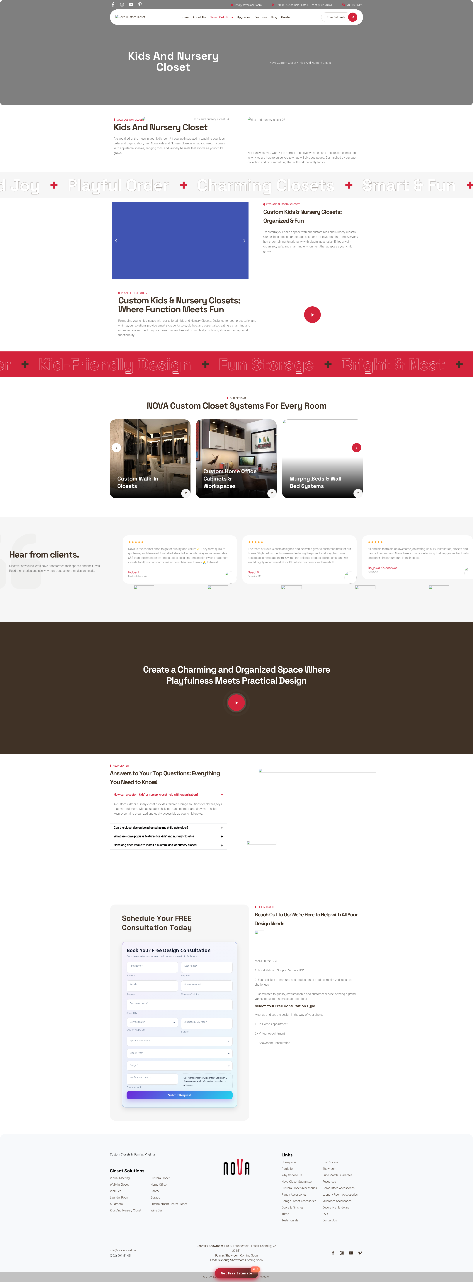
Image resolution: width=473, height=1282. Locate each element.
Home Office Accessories (338, 1188)
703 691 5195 (355, 5)
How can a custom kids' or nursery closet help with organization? (156, 794)
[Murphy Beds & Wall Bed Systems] (272, 493)
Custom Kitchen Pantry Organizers (313, 482)
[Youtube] (131, 5)
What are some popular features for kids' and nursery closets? (154, 836)
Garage (155, 1197)
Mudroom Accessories (336, 1201)
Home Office (158, 1184)
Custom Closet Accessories (299, 1188)
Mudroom (116, 1204)
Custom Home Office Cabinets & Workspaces (144, 479)
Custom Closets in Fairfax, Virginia (132, 1154)
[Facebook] (113, 5)
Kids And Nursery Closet (125, 1210)
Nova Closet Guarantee (297, 1181)
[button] (116, 240)
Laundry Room (119, 1197)
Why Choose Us (292, 1175)
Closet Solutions (221, 17)
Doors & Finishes (292, 1207)
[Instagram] (122, 5)
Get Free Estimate (239, 1271)
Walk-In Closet (119, 1184)
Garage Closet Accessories (299, 1201)
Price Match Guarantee (337, 1175)
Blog (274, 17)
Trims (285, 1214)
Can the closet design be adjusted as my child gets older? (151, 827)
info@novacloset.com (248, 5)
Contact (287, 17)
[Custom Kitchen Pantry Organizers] (358, 493)
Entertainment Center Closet (169, 1204)
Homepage (289, 1162)
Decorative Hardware (335, 1207)
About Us (199, 17)
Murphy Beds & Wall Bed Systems (229, 482)
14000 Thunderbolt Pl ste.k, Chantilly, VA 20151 (304, 5)
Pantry (155, 1191)
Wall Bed (115, 1191)
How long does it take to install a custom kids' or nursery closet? (155, 845)
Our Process (330, 1162)
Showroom (329, 1168)
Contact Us (329, 1220)
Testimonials (290, 1220)
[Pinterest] (140, 5)
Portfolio (287, 1168)
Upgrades (243, 17)
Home (185, 17)
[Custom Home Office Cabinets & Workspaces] (185, 493)
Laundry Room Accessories (340, 1194)
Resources (329, 1181)
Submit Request (179, 1095)
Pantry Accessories (294, 1194)
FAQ (325, 1214)
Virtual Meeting (120, 1178)
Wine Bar (156, 1210)
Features (260, 17)
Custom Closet (160, 1178)
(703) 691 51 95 (120, 1255)
